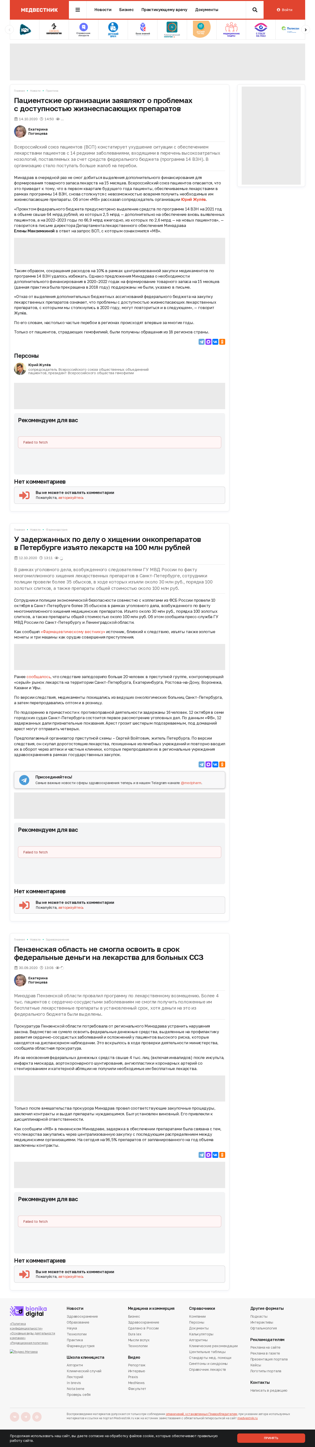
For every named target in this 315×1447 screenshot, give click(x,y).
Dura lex (135, 1334)
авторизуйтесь (71, 497)
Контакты (260, 1382)
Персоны (26, 355)
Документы (206, 9)
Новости (102, 9)
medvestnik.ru (247, 1418)
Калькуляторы (201, 1334)
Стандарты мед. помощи (210, 1358)
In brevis (74, 1383)
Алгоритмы (198, 1340)
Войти (287, 10)
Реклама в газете (265, 1353)
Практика (52, 90)
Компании (197, 1316)
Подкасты (259, 1316)
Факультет (137, 1389)
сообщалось (38, 676)
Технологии (77, 1334)
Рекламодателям (267, 1339)
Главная (19, 90)
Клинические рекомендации (213, 1346)
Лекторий (75, 1377)
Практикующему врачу (164, 9)
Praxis (133, 1377)
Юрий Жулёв (193, 199)
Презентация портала (269, 1359)
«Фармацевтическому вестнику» (73, 631)
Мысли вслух (139, 1340)
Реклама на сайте (265, 1347)
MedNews (136, 1383)
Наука (72, 1328)
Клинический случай (84, 1371)
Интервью (136, 1371)
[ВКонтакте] (215, 342)
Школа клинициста (85, 1357)
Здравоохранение (57, 939)
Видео (134, 1357)
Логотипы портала (266, 1371)
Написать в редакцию (268, 1390)
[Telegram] (202, 342)
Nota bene (75, 1389)
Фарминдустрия (56, 529)
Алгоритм (75, 1365)
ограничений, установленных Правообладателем (201, 1414)
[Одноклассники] (222, 342)
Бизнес (126, 9)
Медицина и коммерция (151, 1308)
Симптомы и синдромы (208, 1363)
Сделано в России (143, 1328)
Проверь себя (79, 1394)
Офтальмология (263, 1328)
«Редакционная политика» (29, 1343)
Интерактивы (261, 1322)
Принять (271, 1438)
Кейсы (255, 1365)
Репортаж (136, 1365)
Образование (78, 1322)
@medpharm (191, 783)
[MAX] (208, 342)
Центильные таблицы (207, 1352)
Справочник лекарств (207, 1369)
